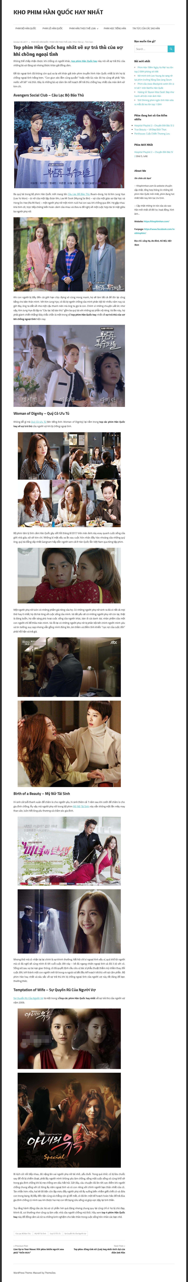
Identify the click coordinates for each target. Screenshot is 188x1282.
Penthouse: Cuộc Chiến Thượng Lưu (152, 133)
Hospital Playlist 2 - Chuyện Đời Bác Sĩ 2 (154, 125)
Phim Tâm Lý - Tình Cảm (83, 41)
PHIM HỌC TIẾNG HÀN (115, 28)
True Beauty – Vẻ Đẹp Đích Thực (150, 129)
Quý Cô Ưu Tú (38, 422)
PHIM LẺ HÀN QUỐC (53, 28)
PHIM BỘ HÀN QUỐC (25, 28)
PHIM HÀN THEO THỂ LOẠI (82, 28)
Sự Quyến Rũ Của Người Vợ (28, 998)
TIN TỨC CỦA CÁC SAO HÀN (146, 28)
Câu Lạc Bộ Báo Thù (79, 194)
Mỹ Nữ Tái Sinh (81, 806)
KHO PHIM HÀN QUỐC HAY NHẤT (58, 12)
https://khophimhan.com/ (156, 221)
